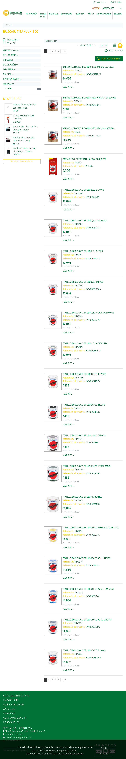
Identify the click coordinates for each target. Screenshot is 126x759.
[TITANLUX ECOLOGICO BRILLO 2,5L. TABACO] (53, 289)
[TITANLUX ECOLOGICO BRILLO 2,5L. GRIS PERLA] (53, 228)
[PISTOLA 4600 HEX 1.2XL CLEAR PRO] (8, 119)
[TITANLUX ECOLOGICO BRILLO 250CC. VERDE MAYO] (53, 473)
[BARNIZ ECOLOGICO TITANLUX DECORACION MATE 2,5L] (52, 74)
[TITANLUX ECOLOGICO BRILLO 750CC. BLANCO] (53, 657)
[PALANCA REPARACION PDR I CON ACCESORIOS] (8, 107)
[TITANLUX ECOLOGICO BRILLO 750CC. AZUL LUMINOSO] (53, 596)
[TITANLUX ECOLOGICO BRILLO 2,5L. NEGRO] (53, 258)
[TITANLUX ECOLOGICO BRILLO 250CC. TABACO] (53, 442)
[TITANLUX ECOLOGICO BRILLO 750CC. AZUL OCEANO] (53, 627)
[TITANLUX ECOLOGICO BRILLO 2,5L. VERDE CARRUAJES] (53, 320)
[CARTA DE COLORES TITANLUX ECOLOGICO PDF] (53, 166)
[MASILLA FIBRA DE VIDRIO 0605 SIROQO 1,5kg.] (8, 140)
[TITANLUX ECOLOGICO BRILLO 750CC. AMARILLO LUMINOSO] (53, 535)
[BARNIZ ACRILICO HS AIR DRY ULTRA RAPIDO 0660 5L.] (8, 151)
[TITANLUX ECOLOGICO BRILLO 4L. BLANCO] (52, 504)
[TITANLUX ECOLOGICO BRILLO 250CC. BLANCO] (52, 381)
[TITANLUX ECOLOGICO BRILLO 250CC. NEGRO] (52, 412)
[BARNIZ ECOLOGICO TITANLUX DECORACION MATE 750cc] (52, 135)
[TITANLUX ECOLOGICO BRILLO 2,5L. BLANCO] (53, 197)
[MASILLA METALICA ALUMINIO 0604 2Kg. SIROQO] (8, 129)
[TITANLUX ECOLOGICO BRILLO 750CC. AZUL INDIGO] (53, 565)
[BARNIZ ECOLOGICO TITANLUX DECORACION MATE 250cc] (52, 105)
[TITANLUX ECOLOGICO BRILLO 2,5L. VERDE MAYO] (53, 350)
